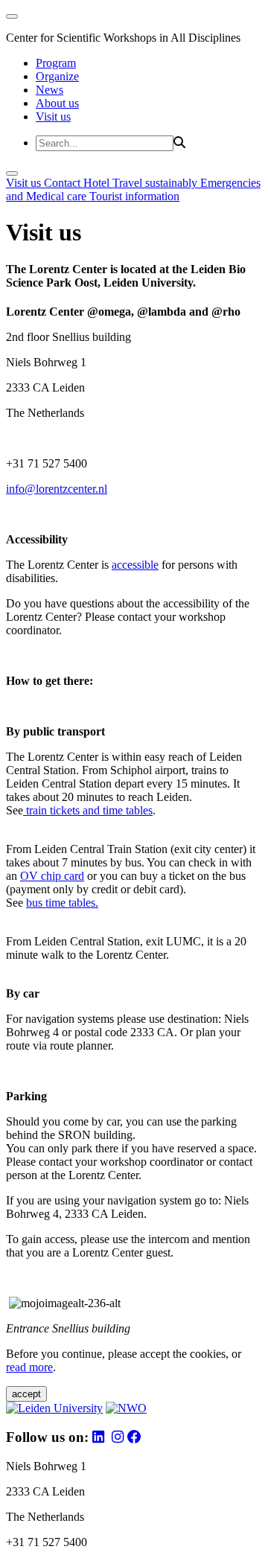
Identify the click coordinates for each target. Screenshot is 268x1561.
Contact (63, 182)
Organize (57, 76)
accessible (135, 564)
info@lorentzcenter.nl (56, 488)
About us (57, 103)
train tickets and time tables (88, 810)
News (49, 89)
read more (29, 1367)
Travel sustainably (156, 182)
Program (56, 63)
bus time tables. (62, 902)
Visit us (53, 116)
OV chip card (52, 875)
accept (26, 1393)
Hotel (97, 182)
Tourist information (134, 196)
